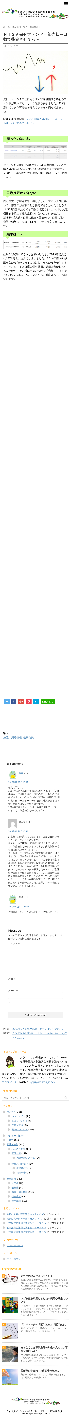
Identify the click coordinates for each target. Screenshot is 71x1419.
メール (13, 990)
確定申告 (21, 1172)
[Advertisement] (35, 432)
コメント (14, 943)
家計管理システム (26, 1157)
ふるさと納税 (18, 1148)
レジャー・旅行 (15, 1135)
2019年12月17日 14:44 (18, 906)
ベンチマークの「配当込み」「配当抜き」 (44, 1324)
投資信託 (28, 737)
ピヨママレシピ (20, 1120)
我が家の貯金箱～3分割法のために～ (41, 1370)
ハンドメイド (18, 1116)
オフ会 (15, 1183)
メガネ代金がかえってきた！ (37, 1275)
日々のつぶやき (20, 1129)
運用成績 (16, 1200)
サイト (11, 1002)
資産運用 (11, 1178)
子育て (10, 1140)
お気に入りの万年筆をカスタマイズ (25, 1214)
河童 (21, 772)
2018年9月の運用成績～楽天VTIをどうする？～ (39, 1028)
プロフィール (10, 1082)
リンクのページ (15, 1245)
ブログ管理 (17, 1125)
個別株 (15, 1187)
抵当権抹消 (22, 1168)
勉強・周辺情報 (12, 737)
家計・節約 (12, 1144)
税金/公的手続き (20, 1163)
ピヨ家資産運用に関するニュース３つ (26, 1223)
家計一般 (16, 1153)
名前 (12, 979)
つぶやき (11, 1111)
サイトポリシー (15, 1258)
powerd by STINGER (40, 1413)
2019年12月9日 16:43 (18, 831)
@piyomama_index (42, 1082)
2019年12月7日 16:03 (18, 782)
